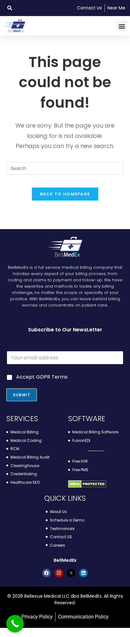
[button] (10, 8)
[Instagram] (59, 573)
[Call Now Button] (15, 623)
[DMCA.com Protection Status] (87, 484)
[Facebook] (46, 573)
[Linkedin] (83, 573)
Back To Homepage (65, 194)
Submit (21, 394)
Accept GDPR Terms (42, 377)
